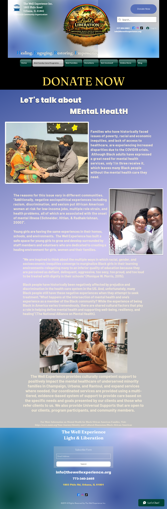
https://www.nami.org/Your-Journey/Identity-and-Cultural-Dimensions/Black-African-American (83, 425)
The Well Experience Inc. (38, 3)
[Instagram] (137, 28)
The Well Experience (84, 431)
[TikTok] (141, 28)
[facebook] (133, 28)
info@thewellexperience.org (127, 31)
